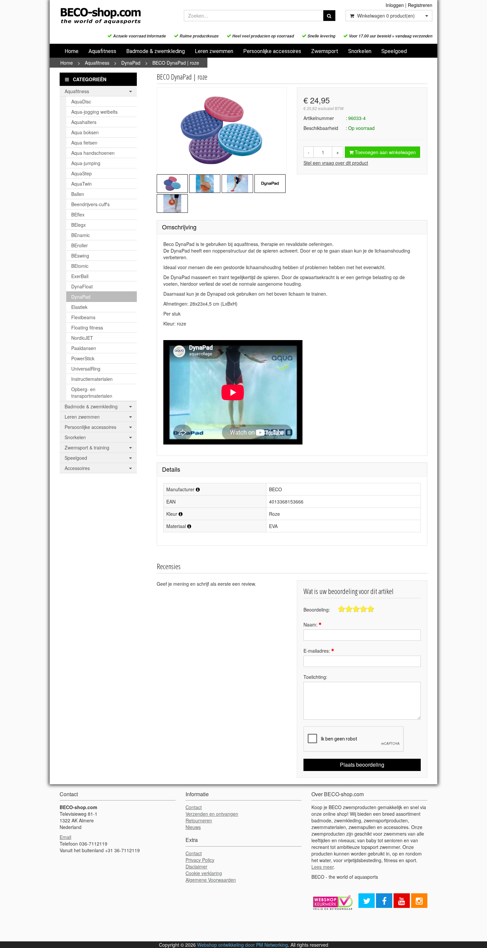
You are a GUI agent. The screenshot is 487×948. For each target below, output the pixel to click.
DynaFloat (82, 286)
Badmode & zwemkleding (155, 51)
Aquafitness (102, 51)
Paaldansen (83, 348)
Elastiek (79, 307)
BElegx (78, 224)
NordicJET (82, 337)
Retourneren (199, 820)
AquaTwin (81, 183)
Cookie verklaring (204, 873)
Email (65, 837)
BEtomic (79, 266)
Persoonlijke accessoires (272, 51)
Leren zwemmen (214, 51)
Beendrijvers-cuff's (90, 204)
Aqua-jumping (85, 163)
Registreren (420, 5)
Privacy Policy (200, 860)
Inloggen (395, 5)
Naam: (311, 624)
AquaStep (81, 173)
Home (72, 51)
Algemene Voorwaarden (211, 879)
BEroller (79, 245)
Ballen (77, 194)
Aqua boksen (85, 132)
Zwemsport (324, 51)
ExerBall (79, 276)
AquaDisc (81, 101)
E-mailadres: (317, 650)
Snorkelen (359, 51)
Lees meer (322, 866)
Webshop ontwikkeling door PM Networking (242, 944)
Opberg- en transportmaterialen (91, 392)
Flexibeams (83, 317)
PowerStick (82, 358)
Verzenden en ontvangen (212, 813)
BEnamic (80, 235)
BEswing (80, 255)
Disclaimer (196, 866)
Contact (194, 807)
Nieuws (193, 827)
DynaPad (130, 62)
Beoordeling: (316, 609)
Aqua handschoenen (93, 152)
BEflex (77, 214)
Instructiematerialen (92, 379)
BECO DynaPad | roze (175, 62)
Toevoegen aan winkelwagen (384, 152)
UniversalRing (85, 368)
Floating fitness (87, 327)
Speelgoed (394, 51)
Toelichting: (315, 677)
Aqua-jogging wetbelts (94, 111)
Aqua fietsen (84, 142)
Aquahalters (83, 122)
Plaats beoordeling (362, 764)
